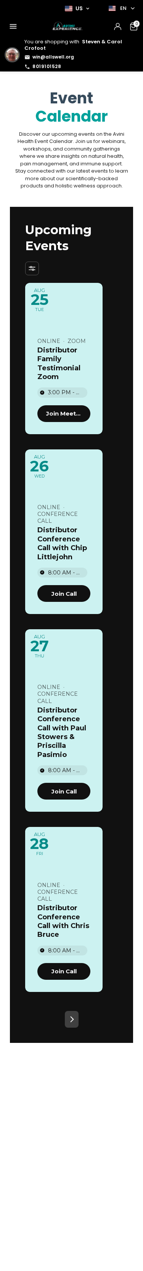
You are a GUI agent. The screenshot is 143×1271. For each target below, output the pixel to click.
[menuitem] (13, 26)
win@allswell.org (53, 57)
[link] (63, 413)
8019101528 (46, 66)
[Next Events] (72, 1019)
